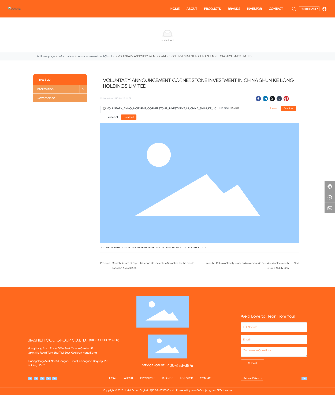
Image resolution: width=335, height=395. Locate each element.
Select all (112, 117)
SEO (219, 390)
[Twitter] (272, 98)
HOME (175, 8)
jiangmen (210, 390)
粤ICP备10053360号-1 (162, 390)
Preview (273, 108)
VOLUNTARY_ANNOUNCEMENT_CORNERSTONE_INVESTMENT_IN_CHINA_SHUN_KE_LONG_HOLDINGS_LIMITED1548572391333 (163, 108)
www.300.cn (197, 390)
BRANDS (234, 8)
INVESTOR (254, 8)
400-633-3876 (180, 365)
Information (66, 56)
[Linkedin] (265, 98)
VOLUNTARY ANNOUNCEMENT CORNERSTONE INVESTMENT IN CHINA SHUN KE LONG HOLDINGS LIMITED (154, 247)
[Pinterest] (286, 98)
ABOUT (192, 8)
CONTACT (276, 8)
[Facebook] (258, 98)
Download (288, 108)
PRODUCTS (212, 8)
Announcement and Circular (96, 56)
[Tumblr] (279, 98)
